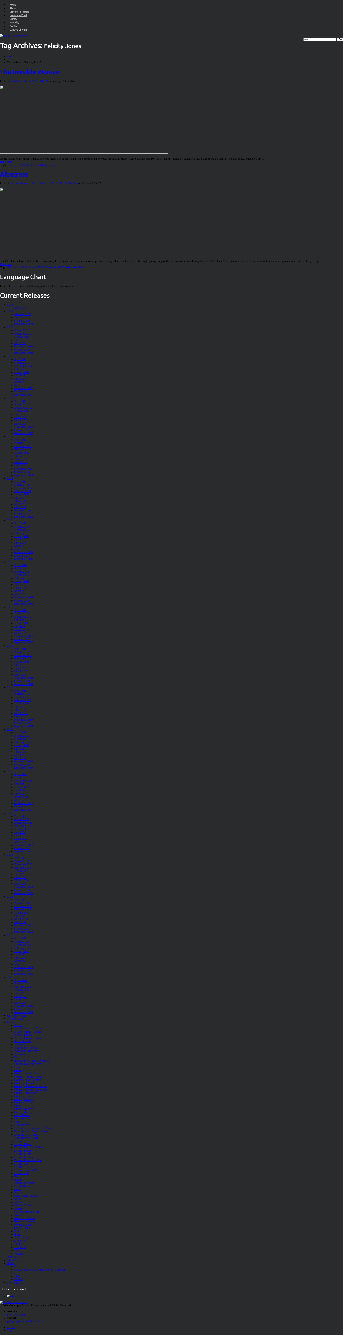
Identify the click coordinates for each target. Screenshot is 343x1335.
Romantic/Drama (24, 1224)
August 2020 (21, 735)
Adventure (20, 1044)
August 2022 (21, 819)
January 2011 (21, 372)
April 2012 (20, 401)
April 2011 (20, 359)
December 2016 (23, 574)
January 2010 (21, 336)
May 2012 (20, 423)
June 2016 (20, 587)
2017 (10, 607)
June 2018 (20, 668)
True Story (20, 1247)
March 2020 (21, 754)
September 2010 (23, 352)
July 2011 (19, 375)
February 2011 (22, 368)
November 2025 (23, 967)
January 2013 (21, 452)
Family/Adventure (24, 1182)
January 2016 (21, 581)
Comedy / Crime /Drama (28, 1076)
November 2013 (23, 468)
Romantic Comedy (25, 1221)
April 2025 (20, 938)
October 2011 (22, 391)
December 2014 (23, 488)
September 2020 (23, 767)
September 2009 (23, 323)
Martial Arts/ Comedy (26, 1195)
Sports (17, 1234)
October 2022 (22, 848)
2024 (10, 896)
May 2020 (20, 758)
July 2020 (19, 748)
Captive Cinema (18, 29)
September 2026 (23, 1012)
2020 (10, 729)
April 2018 (20, 648)
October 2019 (22, 722)
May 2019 (20, 716)
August (18, 568)
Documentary (22, 1124)
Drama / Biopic (23, 1144)
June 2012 (20, 417)
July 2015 (19, 539)
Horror (18, 1192)
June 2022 (20, 835)
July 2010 (19, 340)
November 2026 (23, 1005)
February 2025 (22, 948)
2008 (10, 304)
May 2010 (20, 343)
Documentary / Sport (26, 1137)
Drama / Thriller (23, 1166)
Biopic (18, 1067)
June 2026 (20, 996)
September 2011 (23, 394)
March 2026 (21, 999)
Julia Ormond (30, 267)
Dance (18, 1121)
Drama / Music (22, 1153)
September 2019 (23, 726)
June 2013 (20, 459)
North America (15, 1260)
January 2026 (21, 989)
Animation (20, 1054)
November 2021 (23, 803)
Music (17, 1198)
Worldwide (71, 183)
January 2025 (21, 951)
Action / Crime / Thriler (27, 1031)
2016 (10, 561)
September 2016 (23, 603)
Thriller (18, 1243)
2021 (10, 771)
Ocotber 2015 (22, 555)
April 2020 (20, 732)
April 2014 (20, 481)
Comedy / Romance (25, 1092)
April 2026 (20, 980)
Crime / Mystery (23, 1108)
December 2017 (23, 616)
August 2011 (21, 362)
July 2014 (19, 497)
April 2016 (20, 565)
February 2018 (22, 658)
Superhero (20, 1240)
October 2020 (22, 764)
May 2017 (20, 632)
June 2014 (20, 500)
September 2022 (23, 851)
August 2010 (21, 330)
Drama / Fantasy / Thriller (28, 1147)
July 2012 (19, 414)
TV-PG (18, 1279)
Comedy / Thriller (24, 1095)
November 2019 (23, 719)
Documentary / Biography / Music (33, 1128)
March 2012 (21, 420)
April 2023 (20, 857)
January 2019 (21, 703)
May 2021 (20, 800)
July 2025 (19, 954)
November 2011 (23, 388)
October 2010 (22, 349)
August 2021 (21, 777)
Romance (19, 1215)
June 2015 (20, 542)
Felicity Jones (15, 165)
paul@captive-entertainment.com (25, 1321)
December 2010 (23, 333)
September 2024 (23, 931)
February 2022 (22, 825)
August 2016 (21, 571)
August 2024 (21, 902)
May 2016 (20, 594)
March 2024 (21, 919)
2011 (10, 356)
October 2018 (22, 681)
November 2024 (23, 925)
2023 (10, 854)
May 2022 (20, 841)
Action (18, 1025)
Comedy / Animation (26, 1073)
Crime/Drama (22, 1115)
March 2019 (21, 713)
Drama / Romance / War (28, 1160)
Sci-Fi (17, 1231)
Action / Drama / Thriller (28, 1038)
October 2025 (22, 970)
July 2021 (19, 790)
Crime (17, 1105)
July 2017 (19, 626)
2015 (10, 520)
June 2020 (20, 751)
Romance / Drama (24, 1218)
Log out (11, 1330)
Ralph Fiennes (49, 165)
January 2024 (21, 912)
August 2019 (21, 693)
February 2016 (22, 578)
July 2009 (19, 317)
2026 (10, 976)
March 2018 (21, 671)
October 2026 (22, 1009)
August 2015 (21, 526)
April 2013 (20, 439)
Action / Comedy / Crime (28, 1028)
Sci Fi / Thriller (22, 1227)
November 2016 (23, 597)
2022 (10, 812)
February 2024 (22, 909)
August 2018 (21, 652)
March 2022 (21, 838)
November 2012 (23, 426)
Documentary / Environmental (31, 1131)
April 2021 (20, 774)
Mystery (19, 1208)
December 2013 (23, 446)
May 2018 (20, 674)
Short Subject (14, 1282)
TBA (17, 1276)
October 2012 (22, 430)
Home (13, 4)
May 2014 (38, 81)
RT (16, 1272)
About (13, 8)
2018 (10, 645)
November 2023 (23, 886)
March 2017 (21, 629)
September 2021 (23, 809)
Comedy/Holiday (24, 1102)
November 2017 (23, 635)
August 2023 (21, 861)
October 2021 (22, 806)
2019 (10, 687)
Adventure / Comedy (26, 1047)
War (16, 1250)
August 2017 (21, 613)
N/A (61, 183)
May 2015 (20, 549)
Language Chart (18, 15)
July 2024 (19, 915)
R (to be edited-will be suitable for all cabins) (39, 1269)
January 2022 (21, 828)
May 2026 (20, 1002)
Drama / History (23, 1150)
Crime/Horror (22, 1118)
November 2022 (23, 845)
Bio (20, 81)
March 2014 (21, 504)
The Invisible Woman (29, 71)
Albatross (14, 174)
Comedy (19, 1070)
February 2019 (22, 700)
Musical (18, 1202)
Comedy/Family (23, 1099)
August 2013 (21, 442)
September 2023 (23, 893)
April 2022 (20, 816)
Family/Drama (22, 1186)
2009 (10, 311)
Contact (14, 26)
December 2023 (23, 864)
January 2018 (21, 661)
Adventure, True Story (27, 1050)
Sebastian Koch (76, 267)
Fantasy (18, 1189)
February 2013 (22, 449)
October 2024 (22, 928)
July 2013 (19, 455)
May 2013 (20, 465)
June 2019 (20, 709)
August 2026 (21, 983)
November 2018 (23, 677)
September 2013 (23, 475)
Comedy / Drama (24, 1083)
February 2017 (22, 619)
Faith (17, 1176)
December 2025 (23, 944)
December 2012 (23, 407)
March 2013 (21, 462)
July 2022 (19, 832)
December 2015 (23, 529)
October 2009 (22, 320)
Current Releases (19, 11)
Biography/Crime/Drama (28, 1063)
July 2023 (19, 874)
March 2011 (21, 381)
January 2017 (21, 623)
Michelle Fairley (32, 165)
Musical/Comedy (24, 1205)
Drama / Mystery (23, 1157)
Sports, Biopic (22, 1237)
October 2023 (22, 890)
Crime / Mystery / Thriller (28, 1112)
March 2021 (21, 796)
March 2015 (21, 545)
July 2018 (19, 664)
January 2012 (21, 410)
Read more (6, 161)
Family (18, 1179)
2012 (10, 397)
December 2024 (23, 906)
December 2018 (23, 655)
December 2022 (23, 822)
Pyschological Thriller (26, 1211)
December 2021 (23, 780)
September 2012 (23, 433)
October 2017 (22, 639)
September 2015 (23, 558)
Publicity (14, 22)
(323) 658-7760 (16, 1314)
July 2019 (19, 706)
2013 (10, 436)
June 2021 (20, 793)
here (16, 286)
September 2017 (23, 642)
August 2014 (21, 484)
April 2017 (20, 610)
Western (18, 1253)
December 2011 (23, 365)
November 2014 (23, 510)
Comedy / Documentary (27, 1079)
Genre (10, 1022)
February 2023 (22, 867)
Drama (27, 81)
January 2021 (21, 787)
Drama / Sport (22, 1163)
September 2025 (23, 973)
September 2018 (23, 684)
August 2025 (21, 941)
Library (13, 19)
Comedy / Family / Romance (30, 1089)
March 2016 (21, 590)
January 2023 (21, 870)
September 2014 (23, 516)
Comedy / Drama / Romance (30, 1086)
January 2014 (21, 494)
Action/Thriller (22, 1041)
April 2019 (20, 690)
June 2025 (20, 957)
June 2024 (13, 1256)
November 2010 (23, 346)
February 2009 (22, 314)
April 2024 (20, 899)
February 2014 (22, 491)
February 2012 (49, 183)
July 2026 (19, 993)
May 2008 (20, 307)
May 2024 (20, 922)
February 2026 (22, 986)
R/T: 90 (63, 267)
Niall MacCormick (48, 267)
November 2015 (23, 552)
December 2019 (23, 697)
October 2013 (22, 471)
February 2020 (22, 742)
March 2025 (21, 960)
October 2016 (22, 600)
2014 (14, 81)
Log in (11, 1327)
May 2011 (20, 385)
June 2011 (20, 378)
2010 (10, 327)
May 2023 (20, 883)
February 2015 (22, 533)
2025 (10, 935)
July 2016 (19, 584)
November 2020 (23, 761)
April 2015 (20, 523)
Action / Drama (23, 1034)
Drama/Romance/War (26, 1169)
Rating (11, 1263)
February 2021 (22, 783)
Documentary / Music (26, 1134)
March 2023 (21, 880)
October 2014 (22, 513)
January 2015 (21, 536)
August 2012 (21, 404)
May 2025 (20, 964)
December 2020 (23, 738)
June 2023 (20, 877)
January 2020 (21, 745)
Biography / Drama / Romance (31, 1060)
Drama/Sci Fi (21, 1173)
